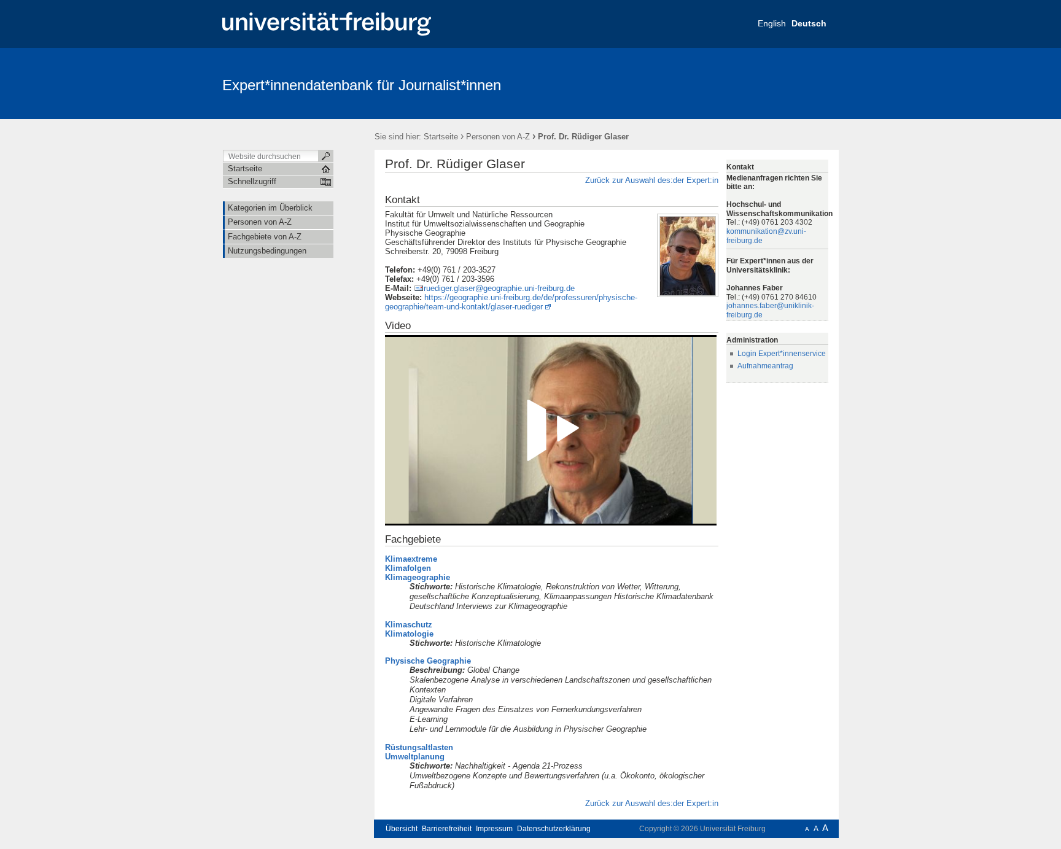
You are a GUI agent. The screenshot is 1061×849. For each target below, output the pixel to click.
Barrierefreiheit (447, 828)
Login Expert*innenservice (781, 353)
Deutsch (808, 23)
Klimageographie (417, 577)
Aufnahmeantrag (765, 366)
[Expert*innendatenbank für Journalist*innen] (778, 83)
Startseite (441, 136)
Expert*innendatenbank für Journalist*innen (361, 85)
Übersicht (402, 828)
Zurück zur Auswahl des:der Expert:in (651, 180)
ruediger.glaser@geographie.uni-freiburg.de (499, 288)
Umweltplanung (415, 756)
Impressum (494, 828)
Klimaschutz (408, 624)
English (772, 23)
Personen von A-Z (498, 136)
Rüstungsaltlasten (419, 747)
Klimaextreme (411, 559)
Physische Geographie (428, 660)
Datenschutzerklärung (554, 828)
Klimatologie (409, 633)
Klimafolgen (408, 568)
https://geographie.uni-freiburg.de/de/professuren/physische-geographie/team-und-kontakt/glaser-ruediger (511, 302)
